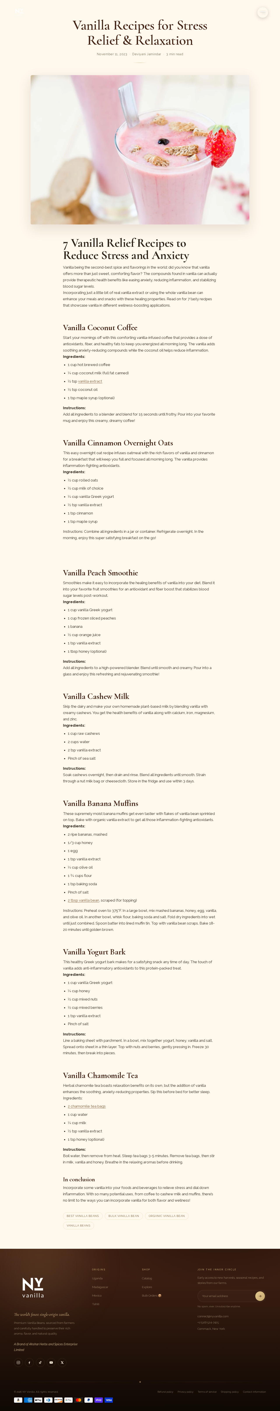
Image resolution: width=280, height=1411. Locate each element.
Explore (147, 1287)
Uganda (97, 1278)
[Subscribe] (260, 1296)
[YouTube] (51, 1362)
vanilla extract (90, 381)
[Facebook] (29, 1362)
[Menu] (262, 12)
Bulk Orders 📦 (152, 1295)
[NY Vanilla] (24, 12)
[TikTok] (40, 1362)
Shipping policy (230, 1391)
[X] (62, 1362)
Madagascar (100, 1287)
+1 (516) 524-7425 (208, 1322)
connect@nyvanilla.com (213, 1316)
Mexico (97, 1295)
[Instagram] (18, 1362)
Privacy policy (185, 1391)
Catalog (147, 1278)
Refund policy (165, 1391)
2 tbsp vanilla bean (83, 900)
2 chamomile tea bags (87, 1106)
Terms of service (207, 1391)
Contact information (254, 1391)
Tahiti (95, 1304)
